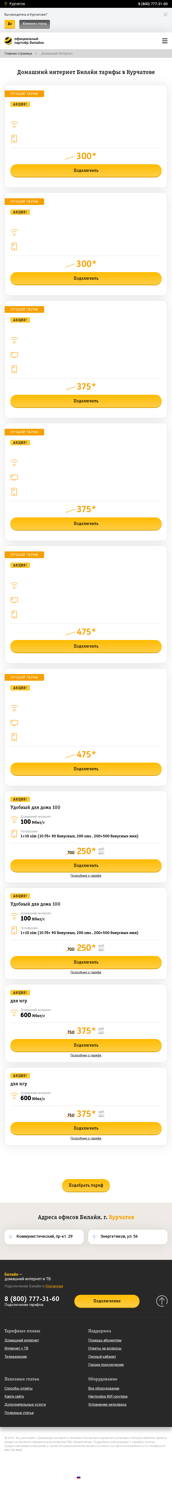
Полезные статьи (19, 1413)
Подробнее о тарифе (86, 180)
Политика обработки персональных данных (36, 1459)
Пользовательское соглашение (27, 1466)
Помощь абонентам (104, 1340)
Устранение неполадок (107, 1404)
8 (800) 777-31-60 (153, 4)
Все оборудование (103, 1388)
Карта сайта (14, 1396)
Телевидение (15, 1357)
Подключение (107, 1301)
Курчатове (54, 1286)
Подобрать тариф (86, 1186)
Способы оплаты (18, 1388)
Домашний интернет (21, 1340)
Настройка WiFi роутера (107, 1396)
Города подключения (106, 1365)
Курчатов (17, 4)
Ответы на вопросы (105, 1348)
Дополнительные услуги (25, 1404)
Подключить (86, 171)
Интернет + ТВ (16, 1348)
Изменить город (35, 23)
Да (10, 23)
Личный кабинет (102, 1357)
